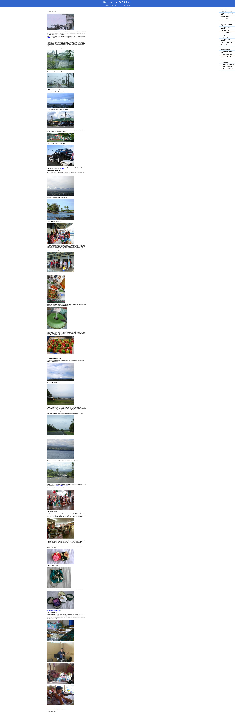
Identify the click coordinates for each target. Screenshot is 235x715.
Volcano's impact (225, 49)
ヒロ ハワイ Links (225, 71)
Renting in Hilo (225, 30)
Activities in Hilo (225, 47)
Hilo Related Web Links (227, 68)
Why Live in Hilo (225, 16)
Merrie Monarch (225, 62)
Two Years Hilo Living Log (227, 14)
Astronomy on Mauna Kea (226, 52)
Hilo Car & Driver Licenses (225, 28)
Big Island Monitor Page (227, 64)
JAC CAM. (49, 37)
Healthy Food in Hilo (226, 42)
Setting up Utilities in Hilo (226, 25)
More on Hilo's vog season (62, 485)
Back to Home (224, 9)
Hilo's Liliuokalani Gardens (226, 57)
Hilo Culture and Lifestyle (225, 40)
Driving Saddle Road (226, 54)
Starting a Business (226, 35)
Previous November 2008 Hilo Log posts (56, 708)
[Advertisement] (5, 26)
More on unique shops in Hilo (53, 610)
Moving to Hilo (225, 18)
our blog (62, 168)
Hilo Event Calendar (226, 11)
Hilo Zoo (223, 60)
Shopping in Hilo (225, 44)
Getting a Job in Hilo (226, 32)
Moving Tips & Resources (225, 22)
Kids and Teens (225, 37)
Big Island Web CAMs (226, 66)
